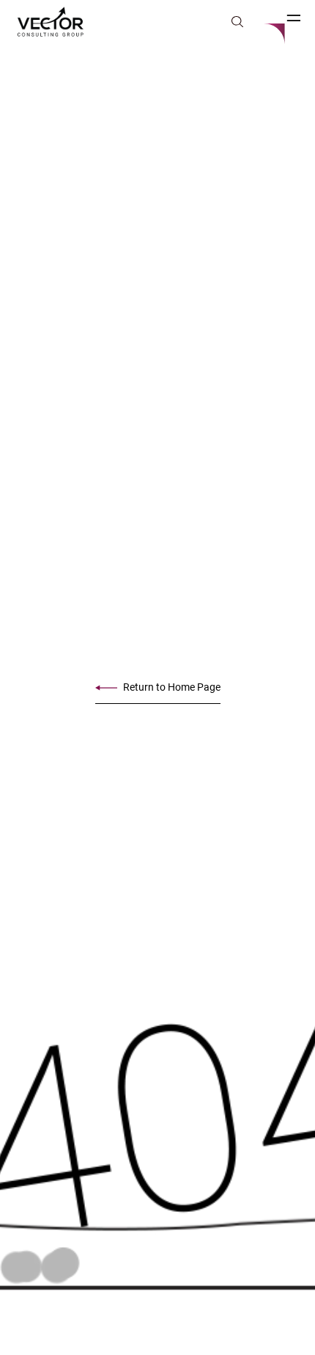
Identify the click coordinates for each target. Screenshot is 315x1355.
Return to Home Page (171, 687)
